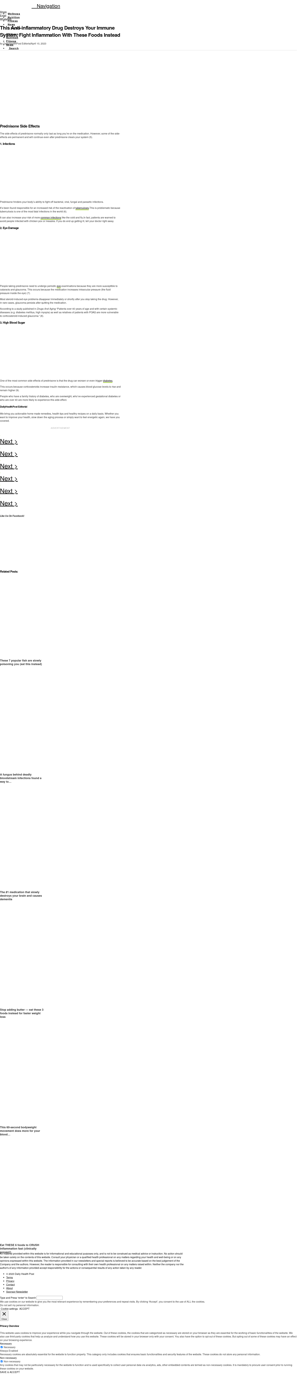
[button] (46, 5)
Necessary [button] (6, 1343)
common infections (51, 217)
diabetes (107, 380)
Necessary (9, 1347)
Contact (10, 1284)
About (9, 1288)
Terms (9, 1277)
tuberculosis (82, 208)
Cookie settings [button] (9, 1308)
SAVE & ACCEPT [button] (10, 1372)
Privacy (10, 1281)
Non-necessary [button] (8, 1358)
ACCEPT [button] (24, 1308)
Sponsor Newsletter (17, 1291)
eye (59, 286)
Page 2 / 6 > (60, 441)
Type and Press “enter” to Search (18, 1297)
